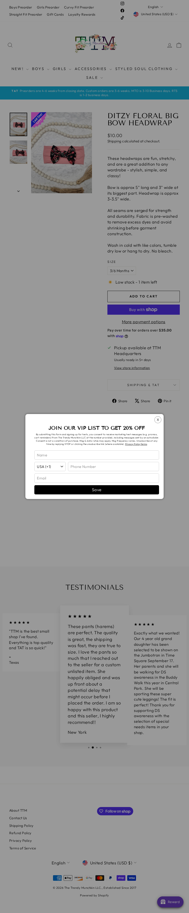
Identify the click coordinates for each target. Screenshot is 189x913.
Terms (144, 444)
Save (97, 489)
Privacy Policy (133, 444)
